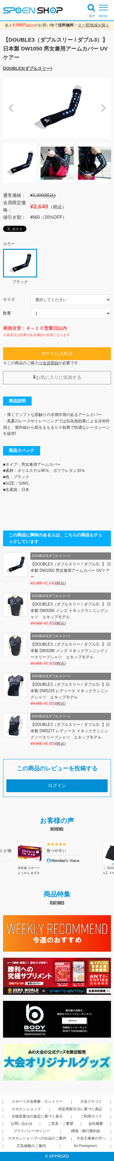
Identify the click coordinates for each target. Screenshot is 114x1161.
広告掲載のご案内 (31, 1146)
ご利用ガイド (91, 1116)
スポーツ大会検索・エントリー (37, 1101)
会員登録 (50, 363)
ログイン (57, 785)
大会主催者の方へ (91, 1138)
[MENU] (105, 8)
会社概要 (95, 1123)
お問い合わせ (22, 1123)
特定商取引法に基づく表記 (80, 1109)
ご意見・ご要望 (60, 1123)
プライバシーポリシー (31, 1131)
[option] (57, 108)
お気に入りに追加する (58, 377)
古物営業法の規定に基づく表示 (37, 1116)
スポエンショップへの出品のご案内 (37, 1138)
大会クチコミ (91, 1101)
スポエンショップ (26, 1109)
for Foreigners (85, 1146)
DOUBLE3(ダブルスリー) (27, 68)
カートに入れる (57, 353)
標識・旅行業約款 (85, 1131)
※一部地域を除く (93, 25)
